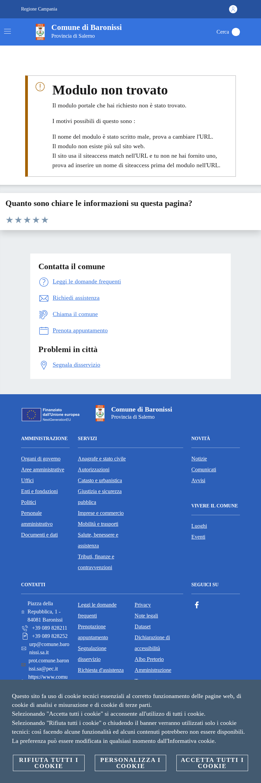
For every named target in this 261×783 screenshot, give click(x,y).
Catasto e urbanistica (100, 480)
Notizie (199, 459)
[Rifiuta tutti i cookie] (253, 690)
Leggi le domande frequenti (97, 610)
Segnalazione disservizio (92, 653)
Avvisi (198, 480)
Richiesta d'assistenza (101, 670)
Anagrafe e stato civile (102, 459)
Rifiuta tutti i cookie (48, 762)
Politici (28, 502)
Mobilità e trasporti (98, 524)
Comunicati (203, 469)
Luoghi (199, 526)
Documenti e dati (39, 535)
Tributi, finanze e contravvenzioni (96, 562)
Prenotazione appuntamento (93, 632)
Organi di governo (40, 459)
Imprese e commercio (101, 513)
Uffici (27, 480)
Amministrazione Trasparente (153, 675)
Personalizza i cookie (130, 762)
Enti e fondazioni (39, 491)
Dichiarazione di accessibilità (152, 642)
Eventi (198, 537)
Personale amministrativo (37, 518)
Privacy (143, 605)
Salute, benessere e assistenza (98, 540)
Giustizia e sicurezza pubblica (100, 496)
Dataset (143, 626)
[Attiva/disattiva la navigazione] (7, 31)
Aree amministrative (42, 469)
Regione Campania (39, 9)
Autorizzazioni (93, 469)
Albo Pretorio (149, 659)
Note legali (146, 616)
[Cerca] (236, 32)
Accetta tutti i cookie (212, 762)
